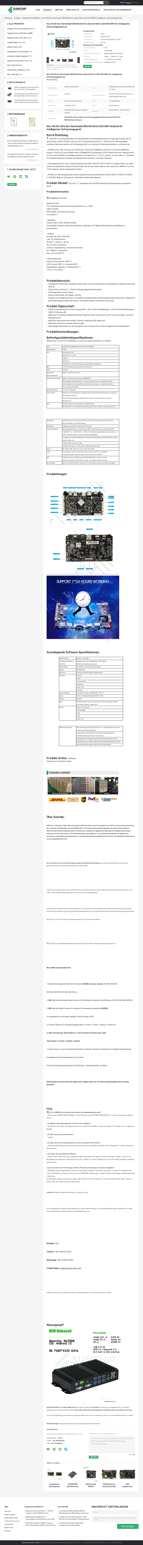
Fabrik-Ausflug (72, 10)
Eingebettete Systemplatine (18, 29)
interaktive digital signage (17, 56)
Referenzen (123, 2)
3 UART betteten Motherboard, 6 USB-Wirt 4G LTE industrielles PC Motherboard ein (74, 1518)
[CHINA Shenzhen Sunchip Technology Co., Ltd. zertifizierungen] (13, 122)
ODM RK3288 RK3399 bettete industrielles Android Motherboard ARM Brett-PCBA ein (72, 1485)
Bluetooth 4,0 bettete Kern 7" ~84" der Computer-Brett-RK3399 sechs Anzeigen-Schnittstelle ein (40, 1512)
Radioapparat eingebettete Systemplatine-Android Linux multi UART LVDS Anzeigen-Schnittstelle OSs (40, 1518)
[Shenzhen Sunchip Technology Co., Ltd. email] (10, 177)
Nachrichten (8, 1527)
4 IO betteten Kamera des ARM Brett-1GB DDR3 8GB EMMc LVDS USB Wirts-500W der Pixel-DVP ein (26, 96)
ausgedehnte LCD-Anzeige (17, 52)
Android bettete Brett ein (17, 61)
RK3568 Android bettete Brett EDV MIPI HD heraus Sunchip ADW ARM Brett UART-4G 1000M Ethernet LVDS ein (109, 1485)
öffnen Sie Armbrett (94, 1423)
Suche (106, 2)
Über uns (59, 10)
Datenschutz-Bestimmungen (30, 1542)
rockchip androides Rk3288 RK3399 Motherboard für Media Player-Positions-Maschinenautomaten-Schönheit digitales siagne (74, 1512)
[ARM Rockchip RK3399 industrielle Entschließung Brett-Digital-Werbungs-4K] (91, 1474)
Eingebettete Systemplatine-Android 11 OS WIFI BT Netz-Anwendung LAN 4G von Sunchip (54, 1485)
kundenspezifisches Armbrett (67, 1423)
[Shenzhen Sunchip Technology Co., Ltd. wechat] (22, 177)
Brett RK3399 (12, 65)
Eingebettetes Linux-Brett (17, 38)
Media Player (12, 47)
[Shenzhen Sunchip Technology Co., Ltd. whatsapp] (16, 177)
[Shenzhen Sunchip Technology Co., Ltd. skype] (28, 176)
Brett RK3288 (12, 74)
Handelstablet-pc (14, 42)
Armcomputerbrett (82, 1423)
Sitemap (7, 1531)
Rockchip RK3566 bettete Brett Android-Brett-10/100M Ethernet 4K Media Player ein (26, 102)
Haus (38, 10)
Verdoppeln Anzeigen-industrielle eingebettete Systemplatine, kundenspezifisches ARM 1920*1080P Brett (73, 1524)
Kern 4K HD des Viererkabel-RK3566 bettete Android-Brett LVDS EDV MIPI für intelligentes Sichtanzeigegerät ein (62, 67)
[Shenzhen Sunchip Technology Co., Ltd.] (16, 9)
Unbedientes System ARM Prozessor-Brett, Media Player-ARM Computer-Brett (41, 1524)
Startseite (8, 18)
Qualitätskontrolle (91, 10)
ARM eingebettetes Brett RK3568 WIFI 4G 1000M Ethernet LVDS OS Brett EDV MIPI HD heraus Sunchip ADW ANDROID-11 (127, 1485)
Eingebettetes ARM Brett (31, 18)
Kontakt (87, 66)
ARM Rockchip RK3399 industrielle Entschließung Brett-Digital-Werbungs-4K (91, 1485)
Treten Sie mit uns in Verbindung (117, 10)
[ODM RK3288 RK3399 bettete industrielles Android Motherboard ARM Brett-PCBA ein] (73, 1474)
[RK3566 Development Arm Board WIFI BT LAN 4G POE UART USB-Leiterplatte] (9, 88)
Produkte (47, 10)
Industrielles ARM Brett (16, 70)
